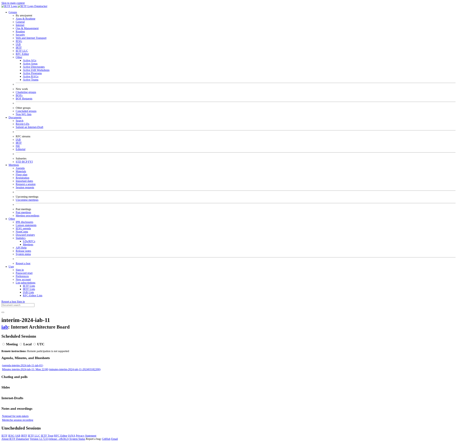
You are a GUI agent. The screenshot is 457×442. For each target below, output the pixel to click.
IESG (19, 41)
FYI (30, 161)
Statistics (21, 238)
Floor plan (21, 174)
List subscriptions (25, 282)
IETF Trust (47, 435)
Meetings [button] (14, 164)
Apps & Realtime (25, 18)
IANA (71, 435)
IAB (18, 44)
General (20, 21)
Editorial (20, 149)
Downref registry (25, 234)
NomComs (22, 231)
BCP (25, 161)
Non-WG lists (23, 114)
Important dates (24, 180)
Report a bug (23, 263)
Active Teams (30, 79)
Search (19, 120)
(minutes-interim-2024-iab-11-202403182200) (75, 369)
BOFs (19, 95)
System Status (77, 438)
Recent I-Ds (22, 123)
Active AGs (29, 60)
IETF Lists (29, 285)
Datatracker (40, 6)
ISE (18, 146)
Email (114, 438)
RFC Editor (22, 53)
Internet (20, 25)
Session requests (25, 187)
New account (23, 279)
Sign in (20, 269)
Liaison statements (26, 225)
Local (27, 344)
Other (19, 57)
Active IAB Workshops (36, 70)
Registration (22, 177)
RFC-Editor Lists (32, 295)
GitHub (106, 438)
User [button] (11, 266)
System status (23, 254)
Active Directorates (34, 66)
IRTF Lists (29, 289)
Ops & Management (27, 28)
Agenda (20, 168)
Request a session (26, 184)
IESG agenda (23, 228)
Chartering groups (26, 92)
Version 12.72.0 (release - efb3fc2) (49, 438)
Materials (21, 171)
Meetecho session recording (17, 419)
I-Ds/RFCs (29, 241)
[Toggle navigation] (2, 312)
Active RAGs (30, 76)
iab (4, 327)
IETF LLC (22, 50)
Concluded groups (26, 111)
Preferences (22, 276)
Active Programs (32, 73)
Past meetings (23, 212)
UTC (40, 344)
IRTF (19, 47)
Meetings (28, 244)
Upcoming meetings (27, 199)
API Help (21, 247)
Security (20, 34)
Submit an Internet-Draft (29, 127)
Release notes (23, 250)
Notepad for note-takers (15, 416)
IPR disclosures (24, 221)
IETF (4, 435)
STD (19, 161)
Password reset (24, 273)
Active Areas (30, 63)
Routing (20, 31)
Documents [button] (15, 117)
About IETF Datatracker (15, 438)
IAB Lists (28, 292)
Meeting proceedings (27, 215)
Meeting (12, 344)
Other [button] (12, 218)
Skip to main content (13, 2)
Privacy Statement (86, 435)
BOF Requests (24, 98)
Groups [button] (13, 12)
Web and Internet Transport (31, 37)
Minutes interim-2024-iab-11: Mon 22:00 (25, 369)
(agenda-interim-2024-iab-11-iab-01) (22, 365)
